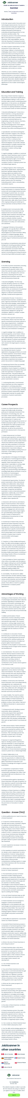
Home (6, 11)
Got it (14, 1095)
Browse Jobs (13, 1083)
